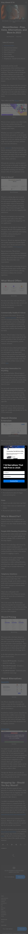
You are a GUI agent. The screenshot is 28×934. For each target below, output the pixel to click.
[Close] (25, 447)
